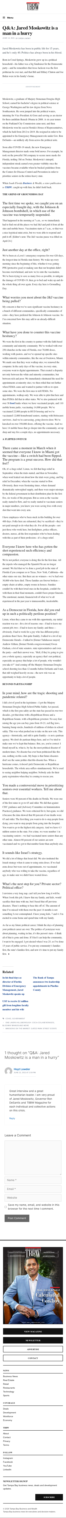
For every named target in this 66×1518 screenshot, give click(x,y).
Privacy (6, 1441)
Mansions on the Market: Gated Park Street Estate (31, 1028)
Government (18, 1018)
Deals (6, 1409)
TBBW (8, 187)
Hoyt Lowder (22, 1069)
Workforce (8, 1416)
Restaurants (9, 1388)
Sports (6, 1395)
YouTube (7, 1466)
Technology (8, 1391)
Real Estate (8, 1380)
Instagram (8, 1458)
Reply (12, 1118)
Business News (10, 1376)
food (12, 403)
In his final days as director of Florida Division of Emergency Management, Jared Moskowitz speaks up (14, 986)
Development (9, 1412)
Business (27, 183)
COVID (8, 1018)
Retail (6, 1384)
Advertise (33, 1349)
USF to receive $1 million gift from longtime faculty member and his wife (15, 1005)
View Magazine (33, 1331)
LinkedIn (7, 1469)
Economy (7, 1420)
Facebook (8, 1462)
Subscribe (49, 1497)
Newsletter (33, 1340)
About (6, 1433)
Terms (6, 1445)
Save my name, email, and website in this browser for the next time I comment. (33, 1206)
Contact (33, 1358)
